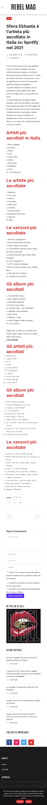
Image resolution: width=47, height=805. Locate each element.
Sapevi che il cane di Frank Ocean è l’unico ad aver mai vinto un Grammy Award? (21, 716)
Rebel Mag (33, 55)
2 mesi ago (13, 663)
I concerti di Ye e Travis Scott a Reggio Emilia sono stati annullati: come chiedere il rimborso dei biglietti (23, 673)
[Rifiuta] (44, 797)
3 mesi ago (13, 680)
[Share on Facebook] (14, 497)
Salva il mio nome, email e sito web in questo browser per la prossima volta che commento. (23, 575)
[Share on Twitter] (17, 497)
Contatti (5, 769)
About (4, 764)
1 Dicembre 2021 (15, 55)
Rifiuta (28, 801)
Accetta (20, 801)
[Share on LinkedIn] (20, 497)
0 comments (14, 58)
